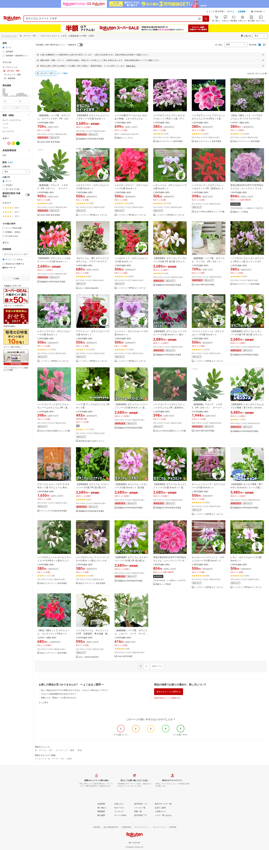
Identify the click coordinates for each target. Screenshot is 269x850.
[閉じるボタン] (263, 54)
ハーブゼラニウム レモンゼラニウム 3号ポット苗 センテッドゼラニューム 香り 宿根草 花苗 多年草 (247, 261)
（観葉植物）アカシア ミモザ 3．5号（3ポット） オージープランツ (208, 407)
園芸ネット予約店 (240, 212)
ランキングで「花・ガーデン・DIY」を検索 (53, 759)
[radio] (3, 47)
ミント (5, 128)
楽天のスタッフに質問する (168, 692)
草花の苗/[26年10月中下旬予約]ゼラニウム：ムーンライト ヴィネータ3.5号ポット (169, 560)
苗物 (80, 750)
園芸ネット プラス (125, 138)
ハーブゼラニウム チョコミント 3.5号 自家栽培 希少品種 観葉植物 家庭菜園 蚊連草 (93, 633)
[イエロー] (13, 143)
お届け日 (6, 177)
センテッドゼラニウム (11, 120)
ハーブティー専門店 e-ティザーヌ (93, 215)
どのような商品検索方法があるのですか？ (59, 694)
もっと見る (43, 702)
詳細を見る (130, 66)
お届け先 (6, 167)
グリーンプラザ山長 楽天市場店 (53, 511)
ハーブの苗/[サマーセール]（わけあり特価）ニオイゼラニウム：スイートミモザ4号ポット (131, 118)
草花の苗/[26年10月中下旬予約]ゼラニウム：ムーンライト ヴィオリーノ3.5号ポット (247, 188)
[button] (258, 12)
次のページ (157, 666)
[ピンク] (9, 143)
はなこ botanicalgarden (89, 288)
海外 (11, 162)
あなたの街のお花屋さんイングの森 (209, 212)
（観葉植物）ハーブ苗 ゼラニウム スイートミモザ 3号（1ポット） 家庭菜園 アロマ (53, 118)
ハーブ (5, 124)
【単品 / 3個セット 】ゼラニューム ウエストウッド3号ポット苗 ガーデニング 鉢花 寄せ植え (54, 633)
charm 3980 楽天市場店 (50, 142)
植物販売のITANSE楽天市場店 (91, 139)
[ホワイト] (4, 143)
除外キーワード (9, 268)
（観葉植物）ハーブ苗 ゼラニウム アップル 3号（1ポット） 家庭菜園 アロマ (208, 261)
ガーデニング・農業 (65, 750)
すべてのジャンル (9, 36)
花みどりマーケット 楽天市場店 (169, 141)
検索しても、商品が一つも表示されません (59, 698)
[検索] (206, 19)
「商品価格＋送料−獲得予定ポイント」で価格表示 (55, 45)
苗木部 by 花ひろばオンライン (91, 441)
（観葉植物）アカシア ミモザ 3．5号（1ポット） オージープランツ (53, 188)
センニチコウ (8, 131)
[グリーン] (18, 143)
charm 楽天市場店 (124, 656)
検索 (17, 107)
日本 (4, 155)
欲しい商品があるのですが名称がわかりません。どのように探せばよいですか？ (74, 690)
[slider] (2, 96)
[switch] (27, 195)
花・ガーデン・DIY (43, 750)
